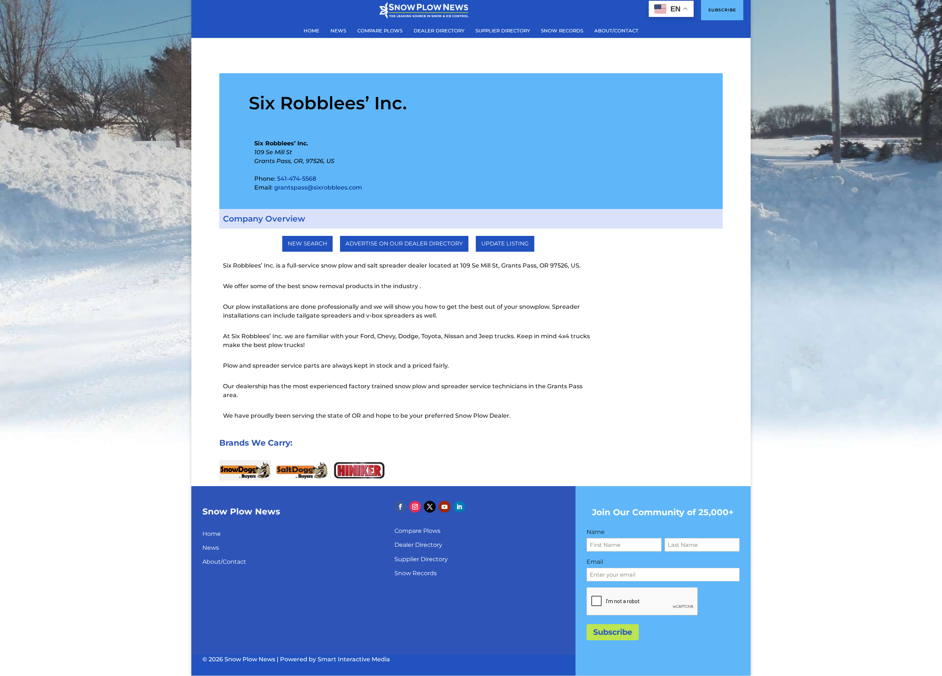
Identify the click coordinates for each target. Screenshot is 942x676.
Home (211, 533)
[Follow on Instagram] (415, 507)
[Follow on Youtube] (444, 507)
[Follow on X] (430, 507)
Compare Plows (417, 530)
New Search (307, 243)
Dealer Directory (418, 544)
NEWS (338, 30)
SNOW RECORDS (562, 30)
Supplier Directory (421, 559)
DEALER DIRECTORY (439, 30)
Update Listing (505, 243)
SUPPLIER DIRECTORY (502, 30)
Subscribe (722, 10)
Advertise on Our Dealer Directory (404, 243)
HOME (311, 30)
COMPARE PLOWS (380, 30)
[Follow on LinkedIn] (459, 507)
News (210, 547)
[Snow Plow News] (423, 9)
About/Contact (224, 561)
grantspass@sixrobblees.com (318, 187)
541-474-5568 (296, 178)
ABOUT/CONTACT (616, 30)
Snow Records (415, 573)
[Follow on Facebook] (400, 507)
